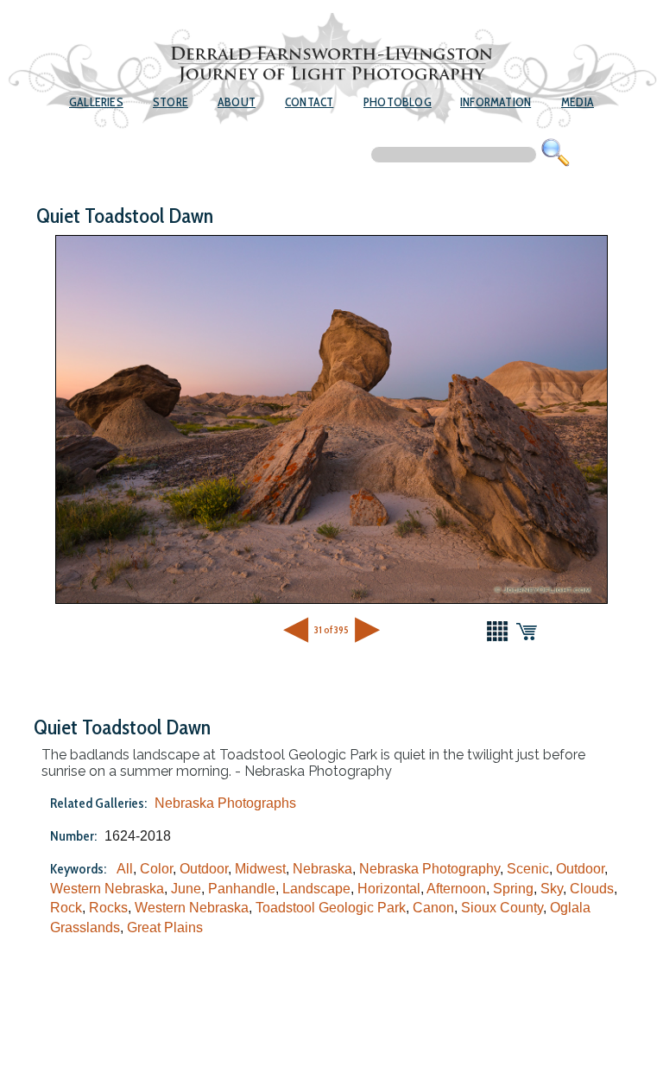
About (237, 102)
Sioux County (502, 907)
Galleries (96, 102)
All (125, 868)
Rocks (108, 907)
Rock (66, 907)
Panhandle (241, 888)
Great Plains (165, 927)
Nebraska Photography (429, 868)
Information (495, 102)
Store (170, 102)
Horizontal (388, 888)
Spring (513, 888)
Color (156, 868)
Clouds (592, 888)
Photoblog (397, 102)
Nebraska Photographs (225, 803)
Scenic (528, 868)
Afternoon (456, 888)
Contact (309, 102)
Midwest (260, 868)
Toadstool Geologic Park (331, 907)
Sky (551, 888)
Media (577, 102)
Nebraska (322, 868)
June (186, 888)
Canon (433, 907)
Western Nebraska (107, 888)
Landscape (316, 888)
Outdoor (204, 868)
